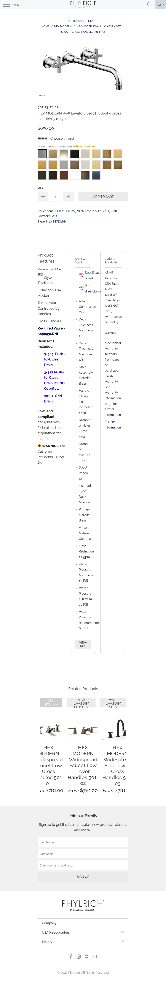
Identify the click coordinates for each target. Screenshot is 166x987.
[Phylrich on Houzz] (86, 957)
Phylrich (74, 972)
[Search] (151, 4)
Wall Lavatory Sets (113, 702)
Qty (40, 187)
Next (92, 20)
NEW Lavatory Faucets (93, 211)
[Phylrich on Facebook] (71, 957)
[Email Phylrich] (94, 957)
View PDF (83, 644)
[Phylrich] (83, 4)
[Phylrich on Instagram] (79, 957)
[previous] (44, 756)
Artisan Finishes (84, 146)
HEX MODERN (65, 211)
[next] (122, 756)
